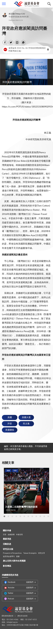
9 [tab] (36, 516)
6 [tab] (24, 516)
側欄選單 (4, 4)
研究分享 (41, 553)
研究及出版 (8, 549)
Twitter (20, 593)
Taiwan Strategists (30, 553)
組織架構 (11, 534)
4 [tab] (16, 516)
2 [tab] (8, 516)
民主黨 (26, 424)
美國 (9, 417)
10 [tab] (40, 516)
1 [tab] (4, 516)
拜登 (9, 424)
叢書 (18, 556)
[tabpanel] (26, 491)
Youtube (20, 588)
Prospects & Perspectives (12, 553)
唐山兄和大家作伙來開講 (14, 561)
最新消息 (7, 539)
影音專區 (7, 566)
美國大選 (26, 417)
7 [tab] (28, 516)
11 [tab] (44, 516)
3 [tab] (12, 516)
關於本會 (7, 530)
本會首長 (19, 534)
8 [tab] (32, 516)
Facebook (20, 582)
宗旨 (4, 534)
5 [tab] (20, 516)
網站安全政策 (22, 616)
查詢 (49, 4)
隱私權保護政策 (7, 616)
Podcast (20, 599)
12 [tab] (48, 516)
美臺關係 (9, 430)
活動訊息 (7, 544)
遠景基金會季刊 (9, 556)
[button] (5, 42)
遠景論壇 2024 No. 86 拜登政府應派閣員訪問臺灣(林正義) (25, 49)
